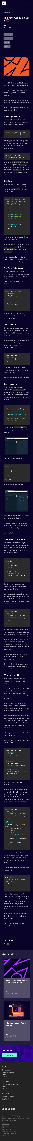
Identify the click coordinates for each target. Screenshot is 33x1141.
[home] (4, 3)
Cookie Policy (5, 1124)
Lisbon (7, 1081)
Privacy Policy (5, 1126)
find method (15, 599)
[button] (30, 3)
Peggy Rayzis (12, 93)
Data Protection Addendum (9, 1129)
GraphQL (19, 330)
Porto (7, 1093)
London (7, 1070)
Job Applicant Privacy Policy (9, 1131)
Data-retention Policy (7, 1128)
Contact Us (9, 1055)
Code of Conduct (6, 1135)
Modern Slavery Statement (9, 1133)
